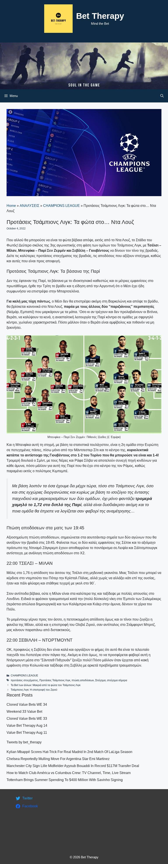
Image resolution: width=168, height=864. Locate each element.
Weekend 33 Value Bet (24, 711)
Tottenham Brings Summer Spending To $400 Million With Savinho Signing (65, 780)
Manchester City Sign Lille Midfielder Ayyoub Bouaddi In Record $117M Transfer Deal (73, 766)
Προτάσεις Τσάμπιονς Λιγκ (54, 680)
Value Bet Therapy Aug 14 (27, 725)
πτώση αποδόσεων (83, 680)
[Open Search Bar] (162, 95)
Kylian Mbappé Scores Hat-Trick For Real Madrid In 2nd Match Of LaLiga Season (69, 752)
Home (11, 206)
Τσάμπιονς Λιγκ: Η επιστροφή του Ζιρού (34, 689)
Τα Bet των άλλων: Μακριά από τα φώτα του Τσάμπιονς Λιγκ (45, 685)
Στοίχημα (100, 680)
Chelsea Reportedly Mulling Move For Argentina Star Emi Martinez (58, 759)
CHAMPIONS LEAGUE (61, 206)
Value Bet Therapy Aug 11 (27, 732)
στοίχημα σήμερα (117, 680)
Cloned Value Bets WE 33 (27, 718)
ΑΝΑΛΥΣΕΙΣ (29, 206)
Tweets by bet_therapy (24, 742)
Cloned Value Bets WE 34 (27, 704)
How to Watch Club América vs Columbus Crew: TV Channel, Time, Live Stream (69, 773)
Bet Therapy (100, 16)
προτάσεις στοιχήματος (24, 680)
